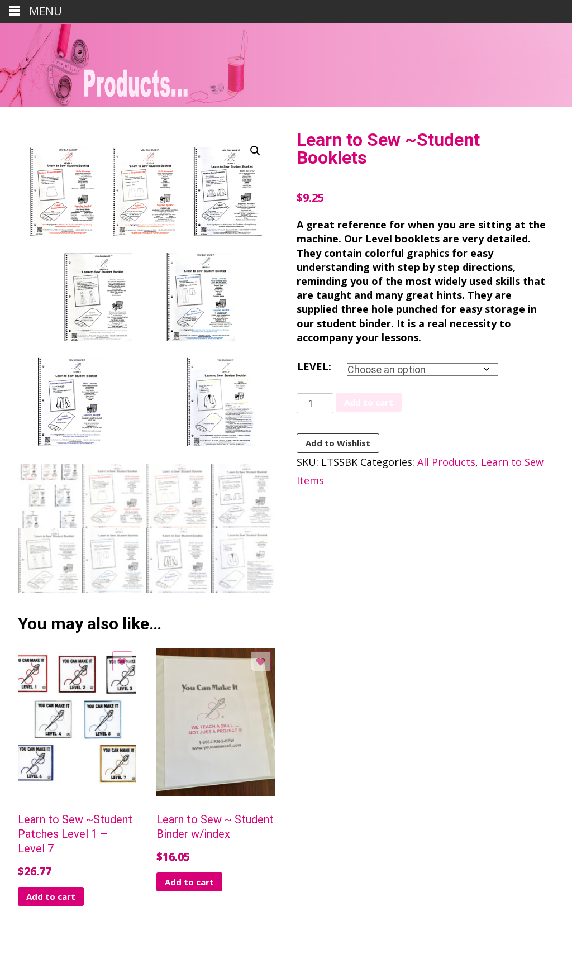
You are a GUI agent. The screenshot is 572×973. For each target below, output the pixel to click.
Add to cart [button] (50, 896)
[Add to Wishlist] (122, 661)
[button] (255, 151)
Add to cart (368, 402)
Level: (314, 366)
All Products (446, 462)
